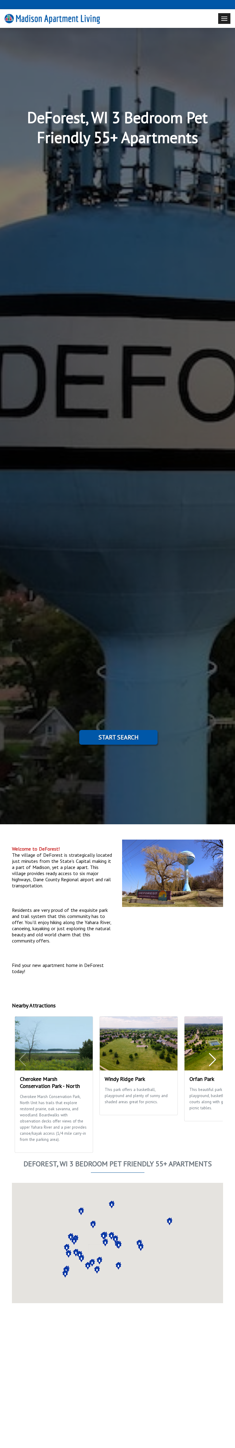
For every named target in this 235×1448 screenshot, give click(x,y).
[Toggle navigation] (224, 18)
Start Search (119, 737)
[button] (169, 1221)
